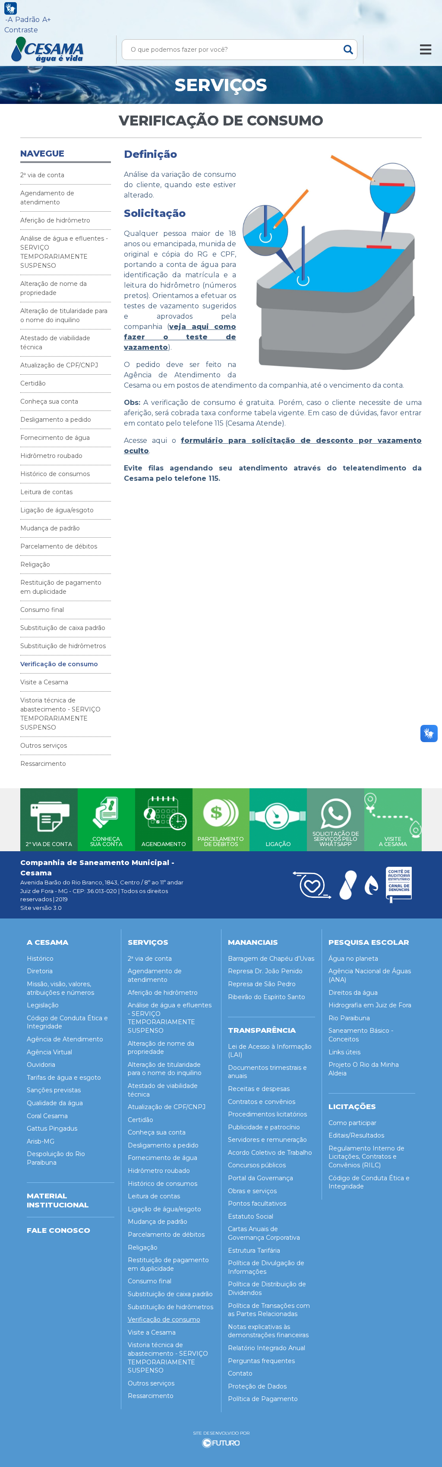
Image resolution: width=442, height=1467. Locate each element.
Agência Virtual (49, 1052)
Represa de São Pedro (262, 984)
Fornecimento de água (55, 438)
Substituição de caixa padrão (62, 628)
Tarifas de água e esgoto (64, 1077)
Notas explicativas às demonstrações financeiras (268, 1331)
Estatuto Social (250, 1216)
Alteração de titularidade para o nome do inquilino (63, 315)
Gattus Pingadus (52, 1128)
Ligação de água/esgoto (57, 510)
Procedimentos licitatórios (267, 1114)
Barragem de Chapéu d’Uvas (271, 958)
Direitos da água (353, 993)
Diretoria (40, 971)
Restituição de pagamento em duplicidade (60, 587)
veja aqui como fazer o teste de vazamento (180, 337)
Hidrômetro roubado (51, 456)
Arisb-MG (40, 1141)
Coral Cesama (47, 1116)
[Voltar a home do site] (57, 49)
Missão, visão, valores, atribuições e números (60, 988)
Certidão (33, 383)
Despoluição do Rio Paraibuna (56, 1158)
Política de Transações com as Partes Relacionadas (269, 1310)
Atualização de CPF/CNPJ (59, 365)
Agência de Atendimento (65, 1039)
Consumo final (42, 610)
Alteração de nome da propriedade (53, 288)
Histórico (40, 958)
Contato (240, 1373)
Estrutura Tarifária (254, 1250)
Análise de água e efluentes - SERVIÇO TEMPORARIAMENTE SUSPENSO (64, 252)
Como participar (352, 1123)
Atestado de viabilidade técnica (55, 342)
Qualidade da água (55, 1103)
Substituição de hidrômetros (63, 646)
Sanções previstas (54, 1090)
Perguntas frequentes (261, 1361)
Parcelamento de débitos (58, 546)
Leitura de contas (46, 492)
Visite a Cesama (44, 682)
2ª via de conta (42, 175)
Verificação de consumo (59, 664)
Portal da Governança (260, 1178)
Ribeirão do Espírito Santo (266, 997)
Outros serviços (43, 745)
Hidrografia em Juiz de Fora (369, 1005)
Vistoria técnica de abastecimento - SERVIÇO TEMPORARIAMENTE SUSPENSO (60, 713)
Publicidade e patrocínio (264, 1127)
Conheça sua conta (49, 401)
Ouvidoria (41, 1065)
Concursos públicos (257, 1165)
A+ (46, 20)
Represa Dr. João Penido (265, 971)
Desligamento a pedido (55, 419)
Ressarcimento (43, 764)
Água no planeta (353, 958)
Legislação (43, 1005)
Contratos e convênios (261, 1102)
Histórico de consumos (55, 474)
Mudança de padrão (50, 528)
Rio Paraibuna (349, 1018)
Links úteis (344, 1052)
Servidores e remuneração (267, 1140)
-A (9, 20)
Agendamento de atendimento (47, 197)
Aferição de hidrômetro (55, 220)
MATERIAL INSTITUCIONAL (58, 1200)
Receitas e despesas (259, 1089)
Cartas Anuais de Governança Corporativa (264, 1233)
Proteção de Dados (257, 1386)
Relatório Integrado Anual (266, 1348)
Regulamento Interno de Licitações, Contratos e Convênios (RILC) (366, 1156)
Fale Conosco (58, 1230)
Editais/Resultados (356, 1135)
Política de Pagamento (263, 1399)
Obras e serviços (252, 1191)
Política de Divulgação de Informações (266, 1267)
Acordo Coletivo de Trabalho (270, 1153)
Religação (35, 564)
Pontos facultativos (257, 1203)
